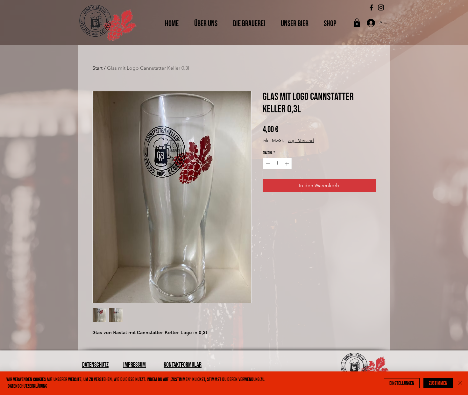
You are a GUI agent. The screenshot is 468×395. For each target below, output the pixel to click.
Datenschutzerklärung (27, 386)
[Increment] (287, 163)
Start (97, 68)
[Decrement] (267, 163)
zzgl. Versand (301, 140)
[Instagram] (381, 7)
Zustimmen (438, 383)
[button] (356, 22)
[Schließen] (460, 383)
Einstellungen (401, 383)
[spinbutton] (277, 163)
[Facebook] (371, 7)
